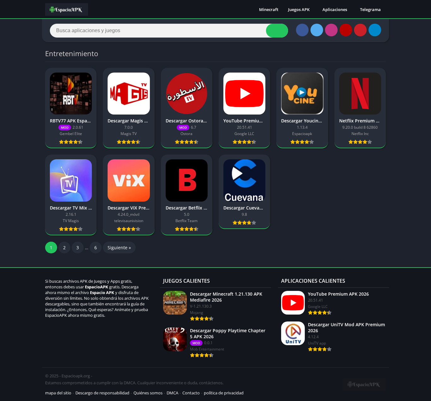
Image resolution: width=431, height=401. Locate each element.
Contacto (191, 393)
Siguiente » (119, 248)
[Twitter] (316, 30)
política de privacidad (224, 393)
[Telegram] (375, 30)
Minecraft (268, 9)
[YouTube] (345, 30)
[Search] (277, 31)
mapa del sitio (58, 393)
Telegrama (370, 9)
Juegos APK (299, 9)
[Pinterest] (360, 30)
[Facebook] (302, 30)
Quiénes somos (147, 393)
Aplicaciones (334, 9)
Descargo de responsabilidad (102, 393)
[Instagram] (331, 30)
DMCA (172, 393)
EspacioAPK (96, 287)
